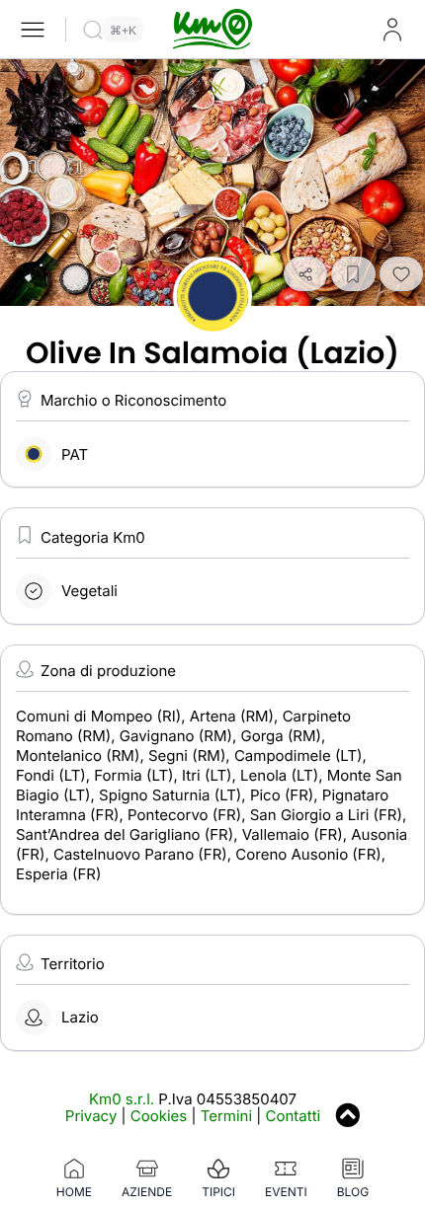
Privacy (91, 1115)
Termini (226, 1115)
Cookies (158, 1115)
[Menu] (32, 29)
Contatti (293, 1115)
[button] (305, 274)
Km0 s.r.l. (121, 1099)
